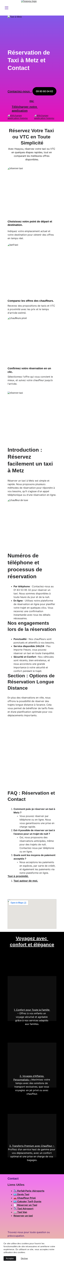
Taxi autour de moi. (26, 880)
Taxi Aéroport (25, 1208)
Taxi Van (22, 1212)
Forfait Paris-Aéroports (30, 1190)
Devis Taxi (23, 1194)
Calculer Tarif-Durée (29, 1201)
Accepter (10, 1258)
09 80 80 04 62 (44, 91)
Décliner (24, 1258)
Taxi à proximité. (18, 876)
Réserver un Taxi (27, 1205)
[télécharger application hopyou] (45, 118)
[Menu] (6, 8)
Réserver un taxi (23, 1215)
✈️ (15, 1190)
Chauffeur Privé (26, 1197)
